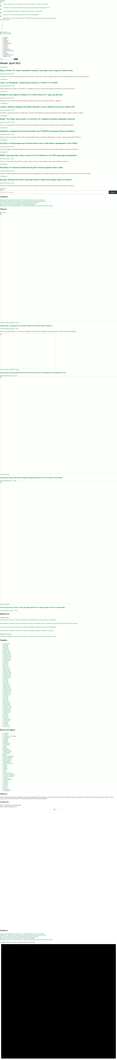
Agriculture (6, 733)
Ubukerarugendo (7, 779)
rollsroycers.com (4, 627)
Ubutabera (5, 46)
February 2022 (7, 719)
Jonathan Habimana (5, 328)
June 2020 (5, 723)
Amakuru (2, 322)
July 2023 (5, 696)
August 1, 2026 (14, 328)
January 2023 (6, 705)
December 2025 (7, 655)
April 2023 (6, 700)
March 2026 (6, 650)
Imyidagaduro (6, 49)
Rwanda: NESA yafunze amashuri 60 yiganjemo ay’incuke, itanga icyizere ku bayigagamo (33, 627)
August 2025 (6, 660)
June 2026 (5, 646)
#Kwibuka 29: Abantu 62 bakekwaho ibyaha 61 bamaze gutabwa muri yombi (31, 167)
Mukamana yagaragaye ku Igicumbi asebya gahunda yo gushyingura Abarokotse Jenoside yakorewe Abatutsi (29, 636)
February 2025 (7, 669)
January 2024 (6, 688)
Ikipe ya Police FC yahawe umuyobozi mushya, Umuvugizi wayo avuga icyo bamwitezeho (36, 70)
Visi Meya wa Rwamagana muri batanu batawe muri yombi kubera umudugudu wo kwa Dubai (38, 143)
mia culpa (2, 630)
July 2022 (5, 713)
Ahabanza (5, 37)
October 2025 (6, 658)
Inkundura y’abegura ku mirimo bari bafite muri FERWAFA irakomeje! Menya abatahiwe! (37, 131)
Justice (5, 764)
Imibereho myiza (7, 751)
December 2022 (7, 706)
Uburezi (5, 47)
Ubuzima (5, 40)
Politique (5, 769)
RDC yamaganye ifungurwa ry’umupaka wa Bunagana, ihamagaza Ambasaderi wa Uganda (30, 630)
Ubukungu (6, 53)
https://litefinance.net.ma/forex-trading (9, 623)
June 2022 (5, 715)
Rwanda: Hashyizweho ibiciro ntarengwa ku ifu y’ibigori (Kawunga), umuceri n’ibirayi (35, 180)
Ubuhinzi (5, 44)
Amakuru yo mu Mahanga (9, 736)
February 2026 (7, 652)
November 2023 (7, 690)
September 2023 (7, 693)
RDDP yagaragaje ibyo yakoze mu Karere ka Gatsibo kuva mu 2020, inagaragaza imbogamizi (38, 155)
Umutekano (6, 789)
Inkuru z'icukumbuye (8, 756)
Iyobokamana (6, 761)
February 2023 (7, 703)
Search (1, 189)
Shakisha (113, 192)
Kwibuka (5, 766)
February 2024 (7, 686)
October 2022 (6, 709)
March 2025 (6, 668)
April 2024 (6, 683)
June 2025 (5, 663)
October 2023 (6, 692)
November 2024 (7, 673)
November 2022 (7, 708)
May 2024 (5, 682)
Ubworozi (5, 786)
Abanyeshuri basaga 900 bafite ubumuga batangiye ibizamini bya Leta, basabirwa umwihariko (31, 477)
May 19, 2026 (13, 610)
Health (5, 747)
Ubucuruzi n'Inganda (8, 776)
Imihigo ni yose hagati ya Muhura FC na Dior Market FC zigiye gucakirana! (31, 95)
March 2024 (6, 685)
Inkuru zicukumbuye (8, 50)
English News (6, 56)
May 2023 (5, 699)
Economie (5, 739)
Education (5, 741)
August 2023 (6, 695)
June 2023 (5, 698)
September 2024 (7, 676)
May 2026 (5, 648)
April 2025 (6, 666)
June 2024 (5, 680)
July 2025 (5, 662)
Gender (5, 746)
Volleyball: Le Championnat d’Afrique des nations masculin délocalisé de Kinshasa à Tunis (26, 7)
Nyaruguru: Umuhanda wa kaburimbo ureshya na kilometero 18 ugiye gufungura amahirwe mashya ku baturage (49, 623)
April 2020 (6, 725)
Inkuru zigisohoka (9, 322)
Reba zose (2, 212)
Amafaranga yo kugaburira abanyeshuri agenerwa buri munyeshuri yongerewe (26, 325)
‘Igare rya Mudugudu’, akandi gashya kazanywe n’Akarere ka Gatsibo (29, 83)
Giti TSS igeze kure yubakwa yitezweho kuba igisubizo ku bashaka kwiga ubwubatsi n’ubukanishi (32, 607)
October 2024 (6, 675)
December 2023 (7, 689)
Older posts (3, 188)
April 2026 (6, 649)
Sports (4, 771)
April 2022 (6, 718)
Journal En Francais (8, 55)
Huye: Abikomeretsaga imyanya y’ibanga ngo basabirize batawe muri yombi (23, 11)
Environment (6, 744)
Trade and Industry (8, 773)
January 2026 (6, 653)
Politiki (5, 39)
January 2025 (6, 670)
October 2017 (6, 726)
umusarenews (3, 73)
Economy (5, 740)
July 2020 (5, 722)
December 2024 (7, 672)
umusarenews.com (14, 942)
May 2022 (5, 716)
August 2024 (6, 678)
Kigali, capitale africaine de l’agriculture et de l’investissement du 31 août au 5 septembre (26, 4)
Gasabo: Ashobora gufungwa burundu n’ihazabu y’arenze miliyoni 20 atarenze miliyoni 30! (37, 107)
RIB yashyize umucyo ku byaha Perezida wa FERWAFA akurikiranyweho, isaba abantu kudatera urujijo (30, 18)
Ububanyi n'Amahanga (9, 774)
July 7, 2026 (13, 480)
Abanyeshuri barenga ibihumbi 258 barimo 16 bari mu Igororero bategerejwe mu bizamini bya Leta (33, 372)
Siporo (5, 52)
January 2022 (6, 720)
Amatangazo (6, 737)
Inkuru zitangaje (7, 760)
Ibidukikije (6, 42)
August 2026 (6, 643)
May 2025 (5, 665)
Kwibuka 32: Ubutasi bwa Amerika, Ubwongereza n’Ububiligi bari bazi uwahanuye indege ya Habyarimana (29, 620)
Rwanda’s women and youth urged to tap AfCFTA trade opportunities (21, 14)
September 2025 (7, 659)
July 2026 (5, 645)
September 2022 (7, 710)
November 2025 (7, 656)
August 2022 (6, 712)
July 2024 (5, 679)
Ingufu (5, 754)
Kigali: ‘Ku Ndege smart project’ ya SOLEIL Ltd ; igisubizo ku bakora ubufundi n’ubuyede (37, 119)
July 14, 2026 (13, 375)
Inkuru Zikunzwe (7, 759)
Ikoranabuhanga (7, 43)
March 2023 (6, 702)
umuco (5, 787)
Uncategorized (3, 67)
